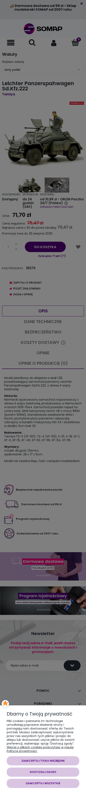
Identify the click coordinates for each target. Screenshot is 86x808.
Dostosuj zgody (43, 772)
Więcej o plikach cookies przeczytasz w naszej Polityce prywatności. (40, 749)
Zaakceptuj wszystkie (43, 783)
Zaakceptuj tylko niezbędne (43, 761)
